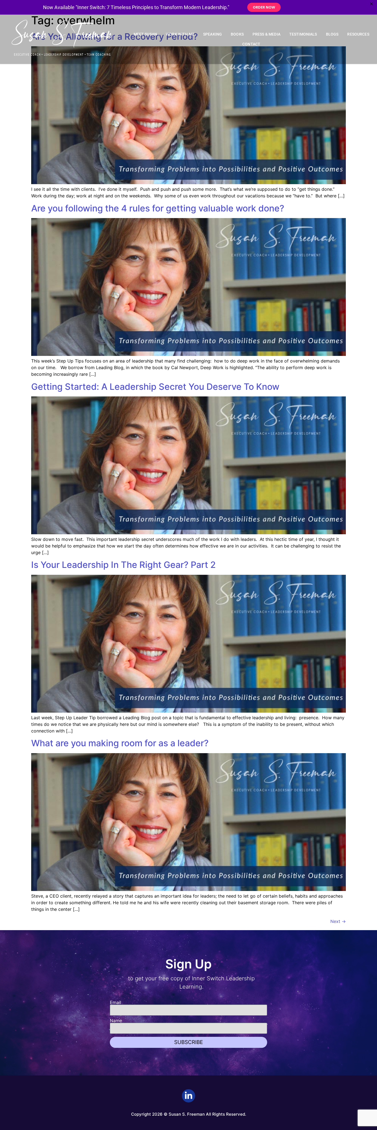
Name (116, 1020)
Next (338, 921)
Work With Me (180, 34)
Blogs (332, 34)
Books (237, 34)
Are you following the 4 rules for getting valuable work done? (157, 208)
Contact (251, 44)
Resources (358, 34)
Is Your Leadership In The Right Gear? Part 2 (123, 564)
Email (115, 1002)
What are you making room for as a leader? (120, 743)
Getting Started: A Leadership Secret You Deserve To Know (155, 386)
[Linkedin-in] (188, 1095)
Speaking (212, 34)
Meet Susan (145, 34)
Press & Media (266, 34)
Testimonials (303, 34)
